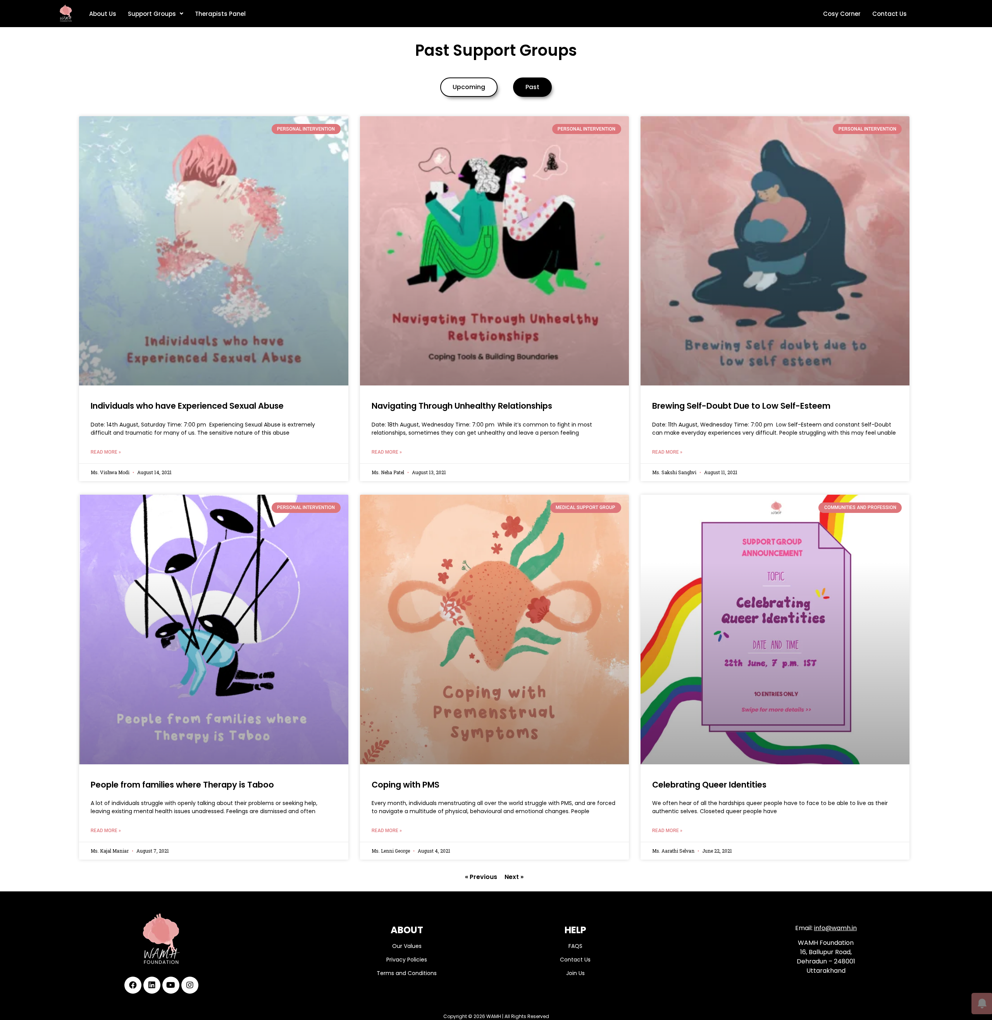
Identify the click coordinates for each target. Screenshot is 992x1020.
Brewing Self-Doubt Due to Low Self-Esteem (741, 405)
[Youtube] (170, 985)
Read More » (106, 452)
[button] (469, 87)
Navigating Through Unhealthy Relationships (462, 405)
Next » (514, 876)
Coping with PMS (405, 784)
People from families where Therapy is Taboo (182, 784)
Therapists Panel (220, 14)
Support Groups (152, 14)
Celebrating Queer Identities (709, 784)
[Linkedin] (151, 985)
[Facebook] (132, 985)
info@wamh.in (835, 928)
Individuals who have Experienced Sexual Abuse (187, 405)
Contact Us (889, 14)
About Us (102, 14)
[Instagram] (189, 985)
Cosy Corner (842, 14)
